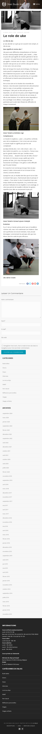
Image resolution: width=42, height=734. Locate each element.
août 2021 (5, 455)
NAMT (4, 384)
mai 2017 (5, 505)
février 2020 (6, 472)
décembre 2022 (7, 434)
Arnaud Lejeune (23, 32)
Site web (4, 337)
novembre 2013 (7, 614)
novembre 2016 (7, 522)
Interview (5, 376)
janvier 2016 (6, 543)
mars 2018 (6, 488)
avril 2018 (5, 484)
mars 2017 (6, 514)
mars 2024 (6, 417)
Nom (3, 321)
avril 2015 (5, 572)
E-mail (3, 329)
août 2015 (5, 560)
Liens (19, 726)
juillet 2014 (6, 597)
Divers (4, 368)
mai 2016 (5, 526)
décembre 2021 (7, 447)
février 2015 (6, 576)
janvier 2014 (6, 610)
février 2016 (6, 539)
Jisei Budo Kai (15, 4)
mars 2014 (6, 601)
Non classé (6, 389)
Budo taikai (6, 363)
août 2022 (5, 442)
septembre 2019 (7, 480)
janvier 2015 (6, 581)
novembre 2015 (7, 551)
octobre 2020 (6, 459)
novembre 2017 (7, 497)
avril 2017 (5, 509)
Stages (5, 397)
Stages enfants (7, 401)
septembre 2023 (7, 426)
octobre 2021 (6, 451)
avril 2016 (5, 530)
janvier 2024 (6, 422)
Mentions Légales (29, 726)
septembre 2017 (7, 501)
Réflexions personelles (9, 393)
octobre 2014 (6, 589)
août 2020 (5, 463)
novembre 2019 (7, 476)
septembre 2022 (7, 438)
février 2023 (6, 430)
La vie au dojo (7, 380)
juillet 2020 (6, 468)
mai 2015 (5, 568)
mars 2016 (6, 535)
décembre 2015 (7, 547)
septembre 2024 (7, 413)
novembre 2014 (7, 585)
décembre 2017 (7, 493)
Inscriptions (11, 726)
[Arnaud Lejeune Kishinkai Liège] (19, 729)
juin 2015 (5, 564)
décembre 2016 (7, 518)
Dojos (4, 372)
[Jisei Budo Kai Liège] (22, 729)
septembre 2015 (7, 555)
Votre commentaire (7, 299)
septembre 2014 (7, 593)
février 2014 (6, 606)
